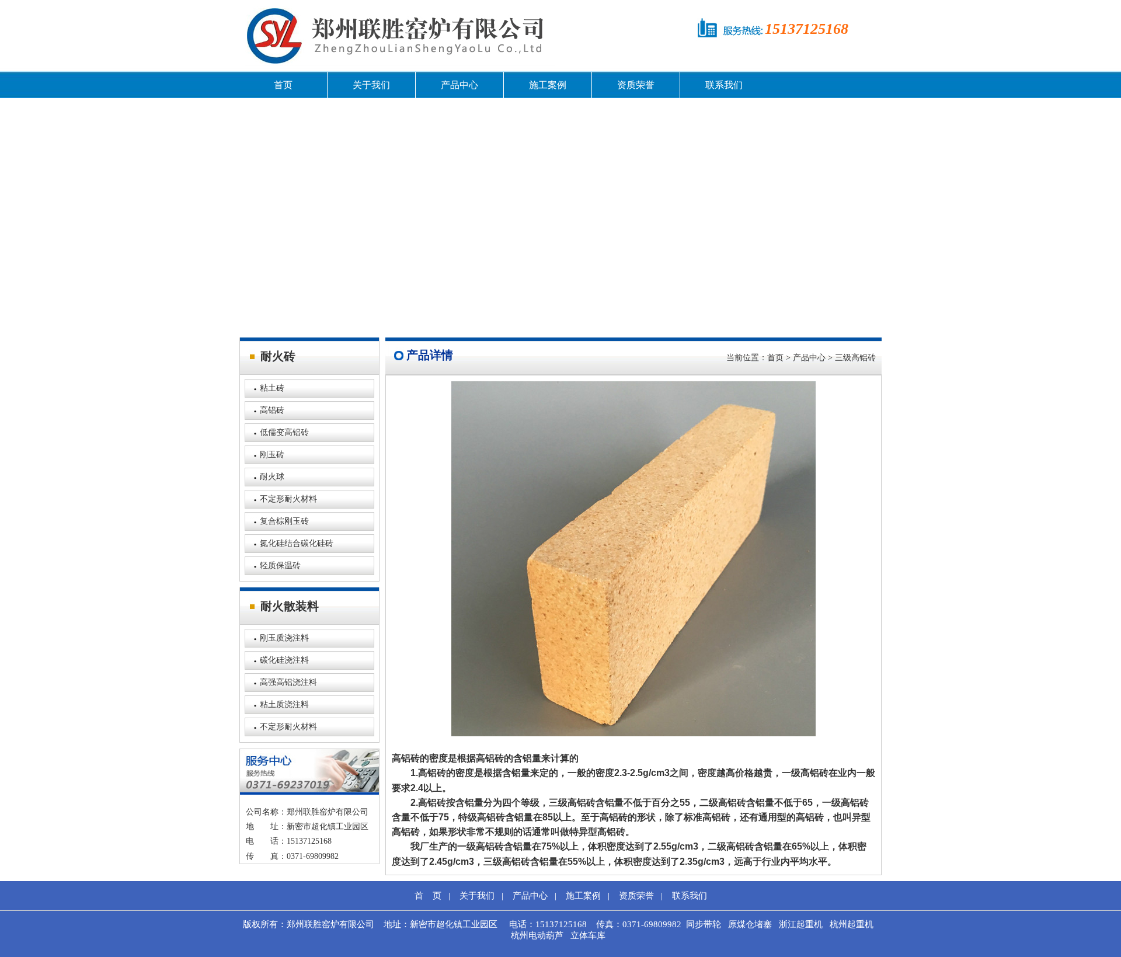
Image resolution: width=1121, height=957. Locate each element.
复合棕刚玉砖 (284, 521)
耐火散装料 (289, 606)
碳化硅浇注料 (284, 660)
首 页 (428, 895)
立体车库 (587, 935)
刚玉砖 (272, 454)
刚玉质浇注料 (284, 638)
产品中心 (459, 85)
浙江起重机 (801, 924)
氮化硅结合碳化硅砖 (296, 543)
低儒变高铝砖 (284, 432)
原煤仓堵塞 (750, 924)
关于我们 (371, 85)
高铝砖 (272, 410)
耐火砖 (277, 356)
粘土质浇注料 (284, 704)
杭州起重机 (851, 924)
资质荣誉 (636, 85)
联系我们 (724, 85)
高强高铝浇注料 (288, 682)
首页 (283, 85)
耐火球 (272, 476)
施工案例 (547, 85)
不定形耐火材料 (288, 499)
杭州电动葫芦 (537, 935)
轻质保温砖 (280, 565)
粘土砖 (272, 388)
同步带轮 (703, 924)
